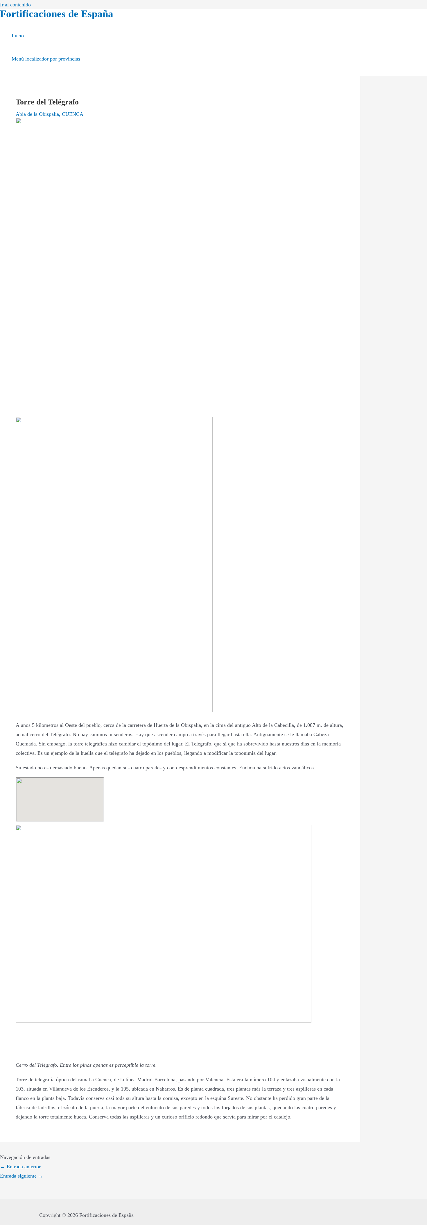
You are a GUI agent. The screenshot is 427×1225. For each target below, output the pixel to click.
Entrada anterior (20, 1166)
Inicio (18, 35)
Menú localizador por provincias (46, 59)
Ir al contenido (15, 5)
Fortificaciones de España (56, 13)
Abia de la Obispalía (37, 114)
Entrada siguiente (21, 1176)
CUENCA (72, 114)
